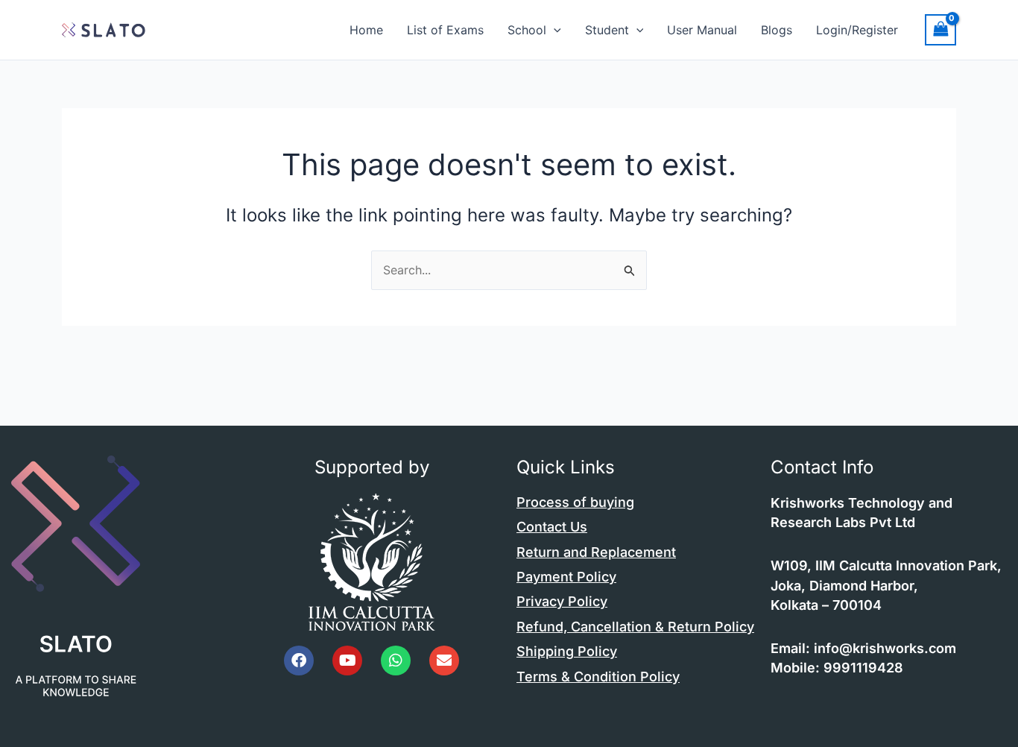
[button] (553, 30)
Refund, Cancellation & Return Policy (635, 626)
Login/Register (857, 29)
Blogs (776, 29)
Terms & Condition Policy (598, 676)
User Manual (702, 29)
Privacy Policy (561, 601)
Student (607, 29)
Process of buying (575, 502)
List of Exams (445, 29)
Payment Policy (566, 576)
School (527, 29)
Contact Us (551, 527)
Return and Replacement (596, 552)
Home (366, 29)
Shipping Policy (566, 651)
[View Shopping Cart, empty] (940, 29)
